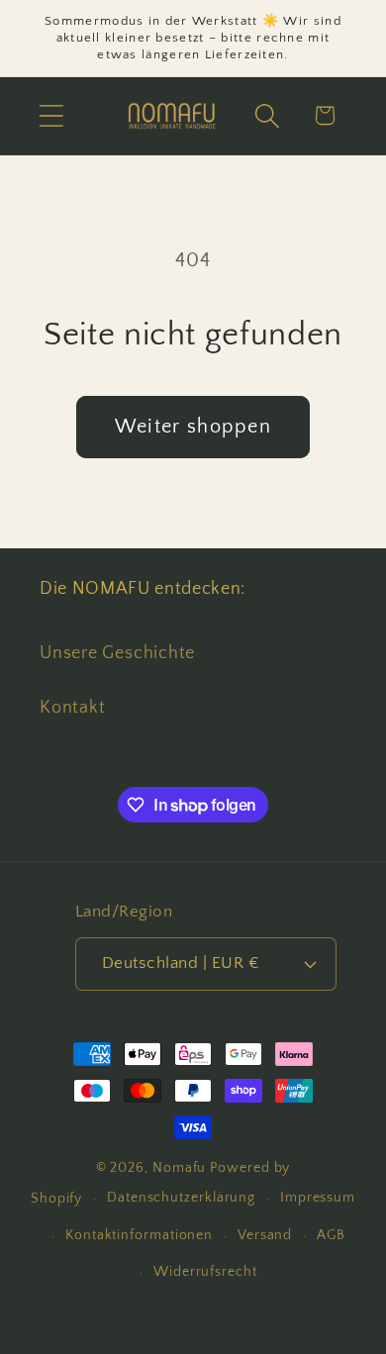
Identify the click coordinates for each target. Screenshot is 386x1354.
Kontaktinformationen (139, 1235)
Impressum (317, 1198)
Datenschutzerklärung (181, 1198)
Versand (265, 1235)
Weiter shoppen (193, 426)
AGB (331, 1235)
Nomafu (179, 1168)
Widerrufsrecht (205, 1272)
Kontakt (72, 708)
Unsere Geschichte (117, 653)
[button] (51, 115)
